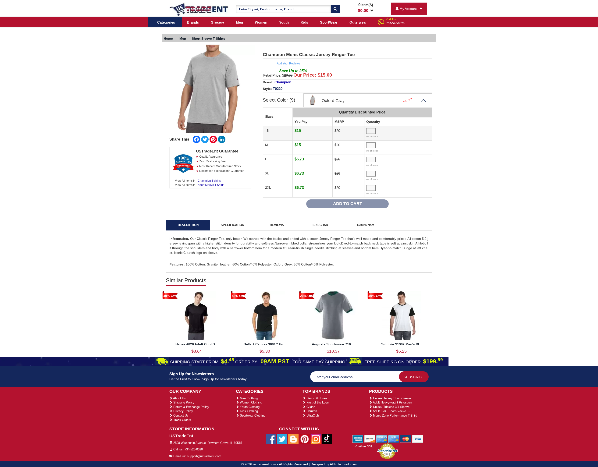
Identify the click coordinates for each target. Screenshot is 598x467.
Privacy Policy (182, 411)
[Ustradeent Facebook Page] (271, 439)
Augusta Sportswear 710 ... (333, 344)
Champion (282, 82)
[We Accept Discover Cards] (369, 438)
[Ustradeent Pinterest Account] (304, 439)
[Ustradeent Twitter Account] (282, 439)
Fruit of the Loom (318, 402)
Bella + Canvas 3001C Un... (265, 344)
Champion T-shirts (209, 180)
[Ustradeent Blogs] (293, 439)
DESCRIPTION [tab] (188, 225)
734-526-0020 (395, 23)
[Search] (335, 9)
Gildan (310, 407)
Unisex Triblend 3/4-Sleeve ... (392, 407)
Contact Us (180, 415)
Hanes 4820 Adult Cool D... (196, 344)
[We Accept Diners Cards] (381, 438)
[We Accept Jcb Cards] (393, 438)
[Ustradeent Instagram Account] (316, 439)
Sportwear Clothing (252, 415)
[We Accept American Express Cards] (357, 438)
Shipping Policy (183, 402)
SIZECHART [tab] (321, 225)
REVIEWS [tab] (277, 225)
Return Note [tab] (365, 225)
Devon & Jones (316, 398)
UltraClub (312, 415)
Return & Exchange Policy (190, 407)
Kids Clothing (248, 411)
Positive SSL (364, 446)
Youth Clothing (249, 407)
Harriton (311, 411)
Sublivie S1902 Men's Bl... (401, 344)
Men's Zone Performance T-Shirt (394, 415)
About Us (179, 398)
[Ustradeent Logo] (199, 9)
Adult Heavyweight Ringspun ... (393, 402)
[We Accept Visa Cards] (417, 438)
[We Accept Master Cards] (405, 438)
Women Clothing (250, 402)
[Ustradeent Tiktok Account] (327, 439)
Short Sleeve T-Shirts (211, 185)
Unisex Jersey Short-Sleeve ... (393, 398)
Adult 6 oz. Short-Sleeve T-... (392, 411)
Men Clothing (248, 398)
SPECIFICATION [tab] (232, 225)
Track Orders (181, 420)
